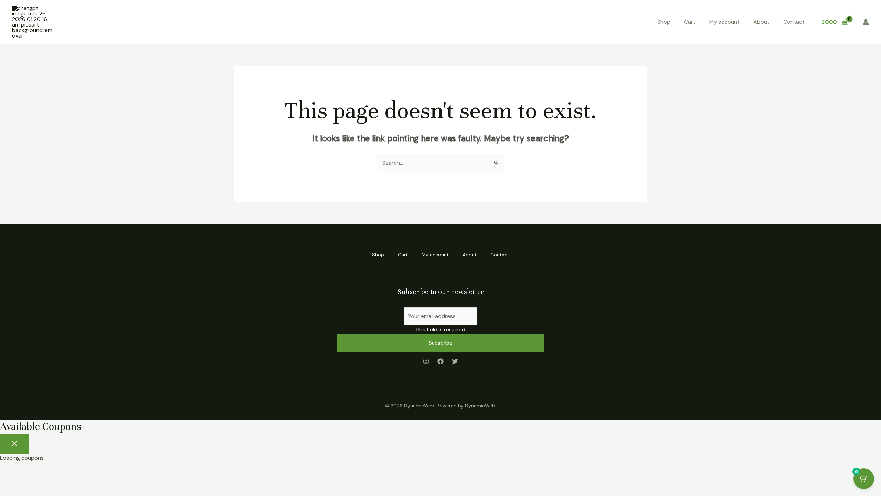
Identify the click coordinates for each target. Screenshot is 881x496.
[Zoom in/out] (10, 474)
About (761, 21)
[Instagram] (426, 361)
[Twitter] (455, 361)
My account (724, 21)
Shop (663, 21)
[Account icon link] (866, 22)
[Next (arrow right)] (32, 485)
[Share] (54, 474)
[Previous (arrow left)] (10, 485)
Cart (690, 21)
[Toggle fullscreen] (32, 474)
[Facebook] (440, 361)
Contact (794, 21)
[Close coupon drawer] (14, 444)
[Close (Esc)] (76, 474)
